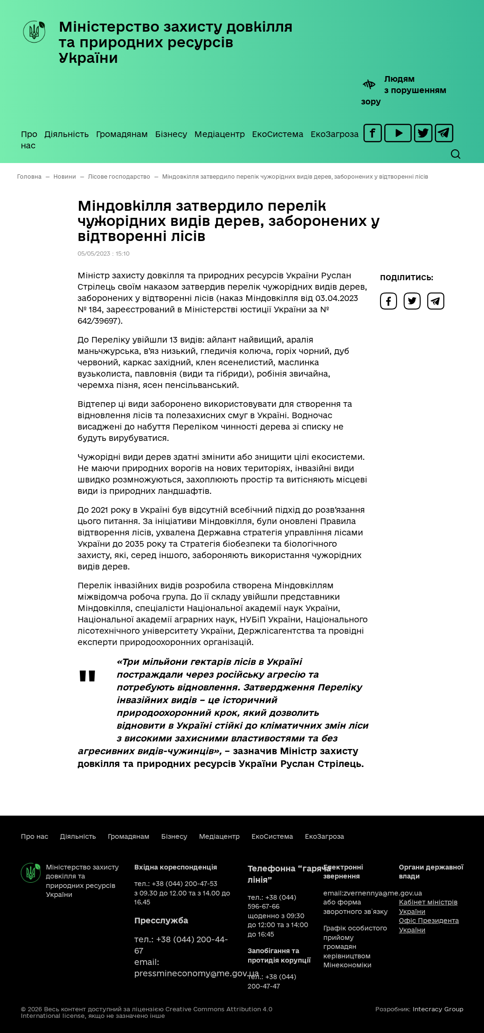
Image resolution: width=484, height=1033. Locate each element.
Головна (29, 176)
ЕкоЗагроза (335, 133)
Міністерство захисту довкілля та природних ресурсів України (176, 41)
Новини (64, 176)
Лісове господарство (119, 176)
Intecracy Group (438, 1009)
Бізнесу (171, 133)
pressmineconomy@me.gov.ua (196, 973)
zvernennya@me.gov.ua (383, 893)
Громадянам (122, 133)
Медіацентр (219, 133)
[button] (455, 154)
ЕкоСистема (277, 133)
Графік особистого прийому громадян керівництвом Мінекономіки (355, 946)
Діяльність (66, 133)
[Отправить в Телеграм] (438, 300)
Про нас (29, 139)
